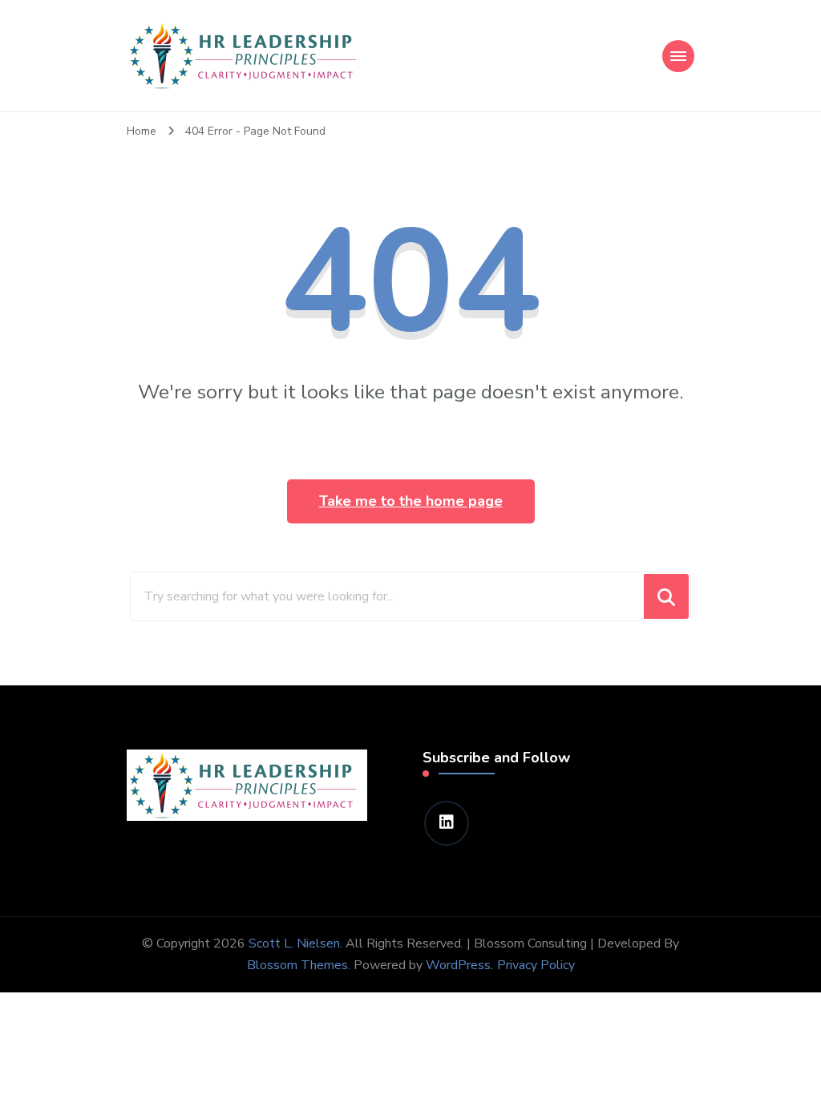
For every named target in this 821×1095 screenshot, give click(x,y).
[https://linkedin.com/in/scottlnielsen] (446, 823)
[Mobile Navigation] (678, 56)
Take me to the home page (411, 501)
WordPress (458, 965)
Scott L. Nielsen (294, 943)
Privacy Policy (536, 965)
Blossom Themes (297, 965)
